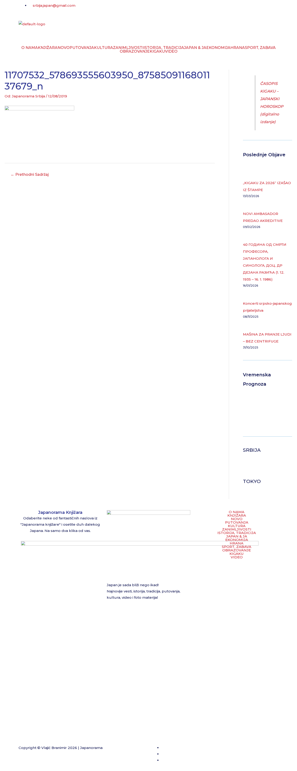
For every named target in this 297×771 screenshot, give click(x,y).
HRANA (237, 48)
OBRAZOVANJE (135, 51)
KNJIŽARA (48, 48)
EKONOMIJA (218, 48)
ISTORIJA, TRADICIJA (163, 48)
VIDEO (171, 51)
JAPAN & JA (195, 48)
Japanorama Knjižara (60, 512)
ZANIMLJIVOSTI (128, 48)
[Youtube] (181, 8)
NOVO (64, 48)
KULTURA (103, 48)
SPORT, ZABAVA (260, 48)
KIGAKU (157, 51)
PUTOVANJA (82, 48)
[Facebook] (156, 8)
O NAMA (29, 48)
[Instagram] (169, 8)
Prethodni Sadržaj (30, 174)
